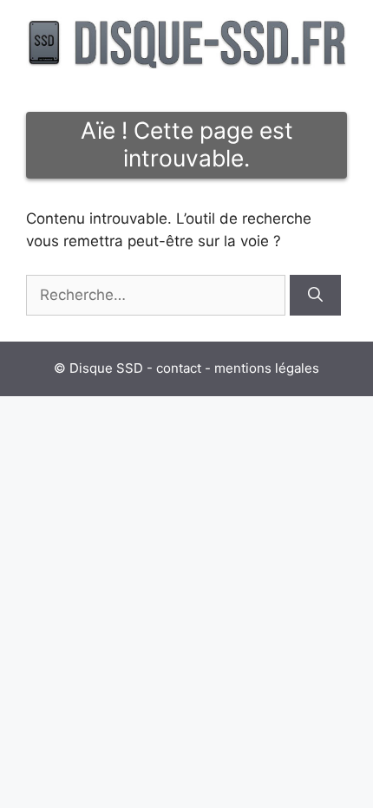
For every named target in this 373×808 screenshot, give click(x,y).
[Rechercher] (315, 295)
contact (178, 368)
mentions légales (266, 368)
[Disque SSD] (186, 41)
